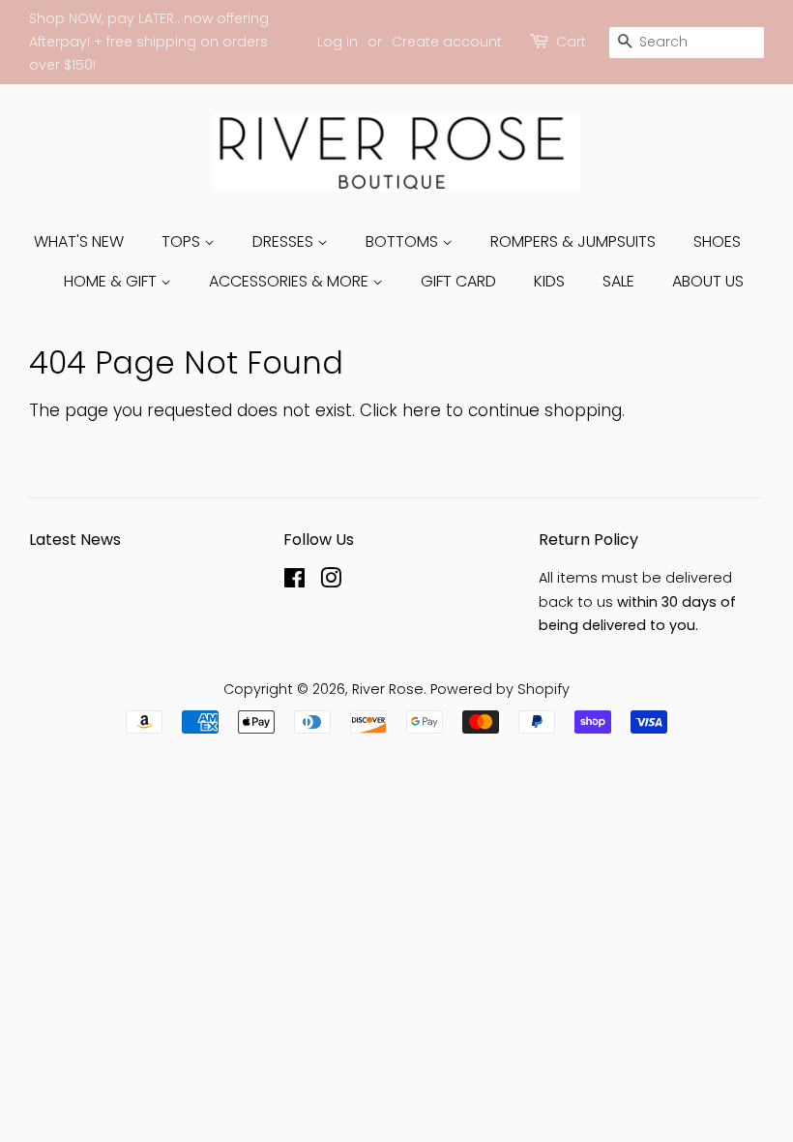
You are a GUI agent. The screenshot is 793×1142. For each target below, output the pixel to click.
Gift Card (458, 281)
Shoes (717, 241)
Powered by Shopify (500, 689)
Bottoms (404, 241)
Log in (337, 41)
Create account (447, 41)
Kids (549, 281)
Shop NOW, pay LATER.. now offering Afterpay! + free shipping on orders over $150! (149, 42)
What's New (79, 241)
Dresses (284, 241)
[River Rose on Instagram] (330, 581)
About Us (708, 281)
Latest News (75, 539)
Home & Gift (112, 281)
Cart (571, 41)
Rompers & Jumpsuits (573, 241)
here (421, 410)
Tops (183, 241)
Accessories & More (290, 281)
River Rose (388, 689)
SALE (618, 281)
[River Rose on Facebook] (294, 581)
